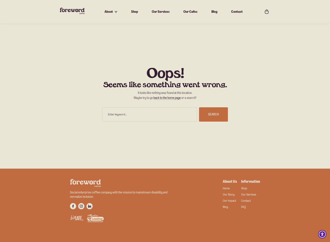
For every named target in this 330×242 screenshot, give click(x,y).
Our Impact (229, 201)
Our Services (248, 195)
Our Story (229, 195)
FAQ (243, 207)
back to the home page (167, 98)
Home (226, 188)
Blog (225, 207)
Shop (244, 188)
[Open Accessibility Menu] (322, 234)
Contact (246, 201)
